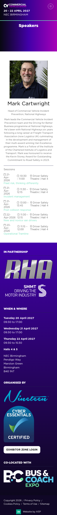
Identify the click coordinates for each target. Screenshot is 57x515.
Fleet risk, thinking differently (21, 183)
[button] (50, 6)
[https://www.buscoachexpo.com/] (28, 486)
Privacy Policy (32, 500)
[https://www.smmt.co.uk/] (26, 297)
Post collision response (17, 210)
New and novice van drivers (20, 220)
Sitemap (45, 504)
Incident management (17, 196)
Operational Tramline (16, 234)
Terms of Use (30, 504)
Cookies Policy (12, 504)
